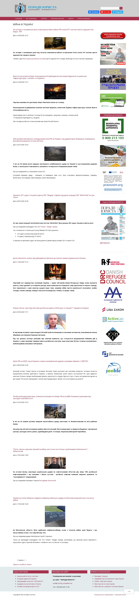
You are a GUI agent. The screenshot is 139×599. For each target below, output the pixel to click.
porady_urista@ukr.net (65, 583)
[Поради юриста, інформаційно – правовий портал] (20, 8)
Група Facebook (83, 19)
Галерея (44, 19)
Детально (105, 242)
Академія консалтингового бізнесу (29, 584)
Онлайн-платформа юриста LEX (28, 586)
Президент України (101, 576)
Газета (70, 19)
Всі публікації (31, 19)
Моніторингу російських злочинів (34, 59)
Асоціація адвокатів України (26, 579)
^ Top (129, 591)
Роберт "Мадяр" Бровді (49, 227)
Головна (18, 19)
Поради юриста (42, 7)
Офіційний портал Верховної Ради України (109, 579)
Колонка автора (57, 19)
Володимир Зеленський (47, 480)
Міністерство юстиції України (104, 584)
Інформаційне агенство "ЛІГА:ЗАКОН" (30, 581)
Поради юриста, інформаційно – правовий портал (110, 595)
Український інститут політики (27, 576)
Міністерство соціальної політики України (108, 586)
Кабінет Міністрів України (103, 581)
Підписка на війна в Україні (22, 564)
